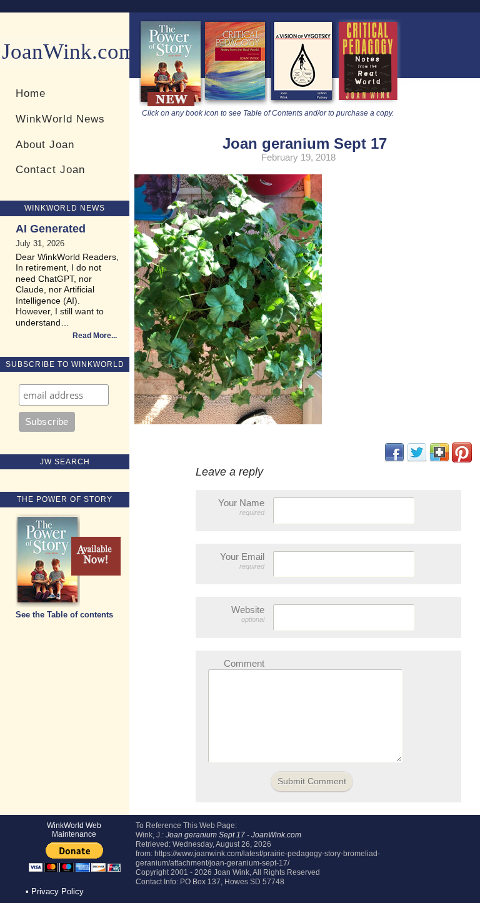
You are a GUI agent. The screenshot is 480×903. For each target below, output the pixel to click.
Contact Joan (50, 169)
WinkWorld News (60, 118)
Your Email (242, 560)
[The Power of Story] (171, 103)
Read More (91, 335)
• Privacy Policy (55, 891)
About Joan (45, 144)
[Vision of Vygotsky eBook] (302, 103)
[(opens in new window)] (462, 459)
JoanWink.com (69, 51)
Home (31, 93)
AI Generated (51, 228)
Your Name (241, 506)
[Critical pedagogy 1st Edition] (368, 103)
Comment (244, 663)
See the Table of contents (64, 614)
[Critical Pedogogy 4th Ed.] (235, 103)
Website (247, 613)
